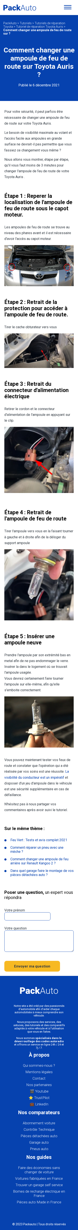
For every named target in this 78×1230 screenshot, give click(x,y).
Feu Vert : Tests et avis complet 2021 (38, 840)
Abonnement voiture (39, 1123)
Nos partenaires (39, 1085)
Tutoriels (26, 23)
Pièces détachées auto (39, 1136)
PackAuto (10, 23)
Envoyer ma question (32, 966)
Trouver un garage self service (39, 1185)
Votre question (15, 928)
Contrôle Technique (39, 1129)
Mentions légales (39, 1072)
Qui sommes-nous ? (39, 1065)
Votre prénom (14, 910)
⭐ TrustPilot (39, 1098)
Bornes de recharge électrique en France (39, 1193)
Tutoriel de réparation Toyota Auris (39, 26)
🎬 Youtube (39, 1091)
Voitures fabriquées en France (39, 1178)
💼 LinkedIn (39, 1104)
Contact (39, 1078)
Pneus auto (39, 1149)
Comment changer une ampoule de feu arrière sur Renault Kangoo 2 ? (39, 861)
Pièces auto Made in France (39, 1202)
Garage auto (39, 1142)
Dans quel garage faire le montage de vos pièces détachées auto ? (42, 873)
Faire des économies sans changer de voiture (39, 1170)
